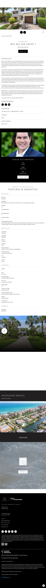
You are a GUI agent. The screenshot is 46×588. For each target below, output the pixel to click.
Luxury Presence (23, 555)
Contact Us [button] (23, 471)
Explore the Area (23, 437)
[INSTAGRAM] (6, 531)
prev (21, 32)
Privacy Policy (14, 558)
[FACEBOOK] (2, 531)
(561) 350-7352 (23, 168)
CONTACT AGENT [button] (23, 177)
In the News (4, 524)
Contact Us (4, 526)
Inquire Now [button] (23, 51)
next (24, 32)
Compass (36, 535)
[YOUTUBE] (12, 531)
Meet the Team (5, 522)
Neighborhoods (5, 520)
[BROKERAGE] (15, 531)
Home (2, 518)
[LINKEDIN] (9, 531)
